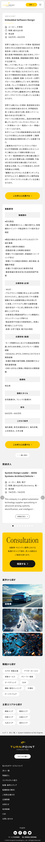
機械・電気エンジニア (13, 688)
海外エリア (23, 723)
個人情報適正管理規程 (29, 837)
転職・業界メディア (9, 785)
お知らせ (5, 804)
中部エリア (9, 717)
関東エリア (9, 711)
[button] (43, 497)
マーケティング (10, 682)
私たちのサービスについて (12, 765)
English (22, 828)
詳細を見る (21, 516)
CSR (4, 814)
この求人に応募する (21, 195)
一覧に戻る (23, 455)
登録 (30, 5)
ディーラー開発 (27, 676)
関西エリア (23, 711)
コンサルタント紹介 (9, 780)
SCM (24, 682)
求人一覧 (12, 733)
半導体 (30, 688)
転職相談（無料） (8, 790)
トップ (4, 733)
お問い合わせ (7, 818)
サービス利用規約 (14, 837)
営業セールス (10, 676)
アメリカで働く (22, 756)
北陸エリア (23, 717)
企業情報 (6, 799)
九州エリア (9, 723)
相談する (21, 563)
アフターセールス (31, 671)
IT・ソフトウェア (11, 694)
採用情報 (6, 809)
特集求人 (6, 775)
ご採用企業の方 (8, 794)
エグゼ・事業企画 (11, 671)
